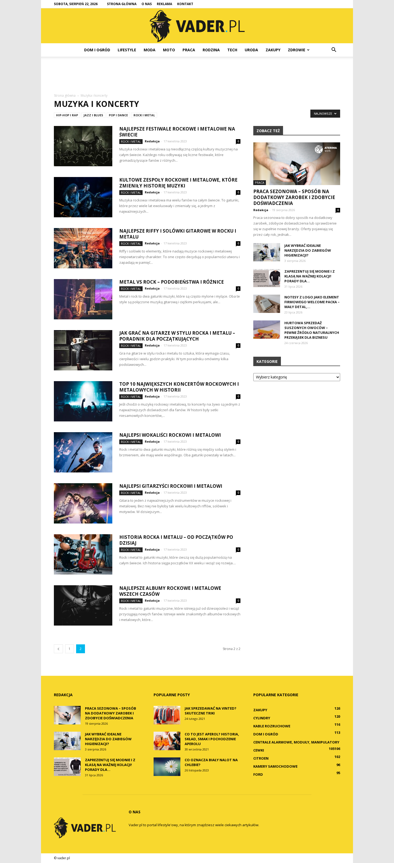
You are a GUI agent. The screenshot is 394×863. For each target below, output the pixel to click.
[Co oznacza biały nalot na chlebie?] (167, 766)
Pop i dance (118, 115)
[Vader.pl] (197, 26)
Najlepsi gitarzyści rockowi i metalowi (170, 486)
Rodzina (211, 49)
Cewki (258, 750)
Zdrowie (296, 49)
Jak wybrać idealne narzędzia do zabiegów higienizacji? (307, 250)
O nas (147, 4)
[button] (333, 50)
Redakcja (152, 141)
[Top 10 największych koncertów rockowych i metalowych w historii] (83, 401)
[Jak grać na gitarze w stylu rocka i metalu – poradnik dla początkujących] (83, 350)
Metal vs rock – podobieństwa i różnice (171, 282)
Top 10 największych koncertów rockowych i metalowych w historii (179, 387)
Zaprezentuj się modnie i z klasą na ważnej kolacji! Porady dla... (309, 276)
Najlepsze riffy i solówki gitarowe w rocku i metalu (177, 234)
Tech (232, 49)
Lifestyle (127, 49)
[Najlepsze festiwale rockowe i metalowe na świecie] (83, 146)
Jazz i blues (93, 115)
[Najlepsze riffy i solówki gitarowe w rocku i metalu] (83, 248)
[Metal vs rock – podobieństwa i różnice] (83, 299)
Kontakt (185, 4)
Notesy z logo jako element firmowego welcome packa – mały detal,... (312, 302)
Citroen (261, 758)
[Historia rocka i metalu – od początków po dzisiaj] (83, 554)
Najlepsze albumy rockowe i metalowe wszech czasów (170, 591)
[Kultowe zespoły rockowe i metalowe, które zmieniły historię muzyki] (83, 197)
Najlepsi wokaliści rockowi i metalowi (170, 435)
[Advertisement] (197, 75)
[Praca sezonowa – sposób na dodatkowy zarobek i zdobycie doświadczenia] (296, 163)
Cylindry (261, 718)
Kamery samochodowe (275, 766)
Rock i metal (144, 115)
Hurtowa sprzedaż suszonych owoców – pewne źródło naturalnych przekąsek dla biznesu (311, 330)
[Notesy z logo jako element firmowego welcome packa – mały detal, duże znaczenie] (266, 304)
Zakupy (273, 49)
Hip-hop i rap (67, 115)
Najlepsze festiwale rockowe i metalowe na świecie (177, 132)
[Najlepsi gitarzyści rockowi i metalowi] (83, 503)
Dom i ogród (97, 49)
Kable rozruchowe (271, 726)
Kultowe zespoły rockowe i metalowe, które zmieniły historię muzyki (178, 183)
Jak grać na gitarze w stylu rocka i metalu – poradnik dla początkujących (177, 336)
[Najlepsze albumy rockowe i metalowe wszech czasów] (83, 605)
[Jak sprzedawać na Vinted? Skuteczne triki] (167, 715)
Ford (258, 774)
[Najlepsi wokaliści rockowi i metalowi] (83, 452)
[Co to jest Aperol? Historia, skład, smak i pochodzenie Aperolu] (167, 741)
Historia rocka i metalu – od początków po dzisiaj (176, 540)
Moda (149, 49)
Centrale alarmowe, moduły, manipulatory (296, 742)
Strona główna (121, 4)
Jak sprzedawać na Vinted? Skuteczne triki (210, 711)
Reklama (164, 4)
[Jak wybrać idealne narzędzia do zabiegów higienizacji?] (266, 252)
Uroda (251, 49)
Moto (169, 49)
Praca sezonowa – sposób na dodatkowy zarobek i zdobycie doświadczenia (294, 197)
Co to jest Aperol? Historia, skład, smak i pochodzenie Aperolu (212, 739)
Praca (189, 49)
